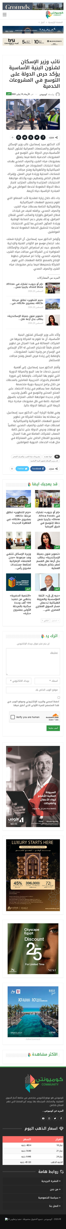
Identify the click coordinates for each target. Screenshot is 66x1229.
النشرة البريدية (49, 1181)
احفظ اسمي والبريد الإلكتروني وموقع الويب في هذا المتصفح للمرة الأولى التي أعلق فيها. (33, 703)
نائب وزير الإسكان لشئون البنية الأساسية (44, 461)
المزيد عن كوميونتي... (52, 1110)
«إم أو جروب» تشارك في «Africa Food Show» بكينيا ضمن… (24, 285)
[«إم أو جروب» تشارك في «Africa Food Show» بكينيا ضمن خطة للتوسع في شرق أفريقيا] (52, 288)
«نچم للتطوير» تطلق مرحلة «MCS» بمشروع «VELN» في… (26, 302)
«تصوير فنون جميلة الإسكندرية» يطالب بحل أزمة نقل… (25, 317)
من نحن (54, 1189)
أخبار (8, 94)
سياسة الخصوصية (48, 1197)
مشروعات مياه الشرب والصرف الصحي (26, 457)
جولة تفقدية (48, 457)
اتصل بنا (53, 1206)
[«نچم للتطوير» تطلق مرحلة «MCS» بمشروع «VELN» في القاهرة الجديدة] (52, 304)
